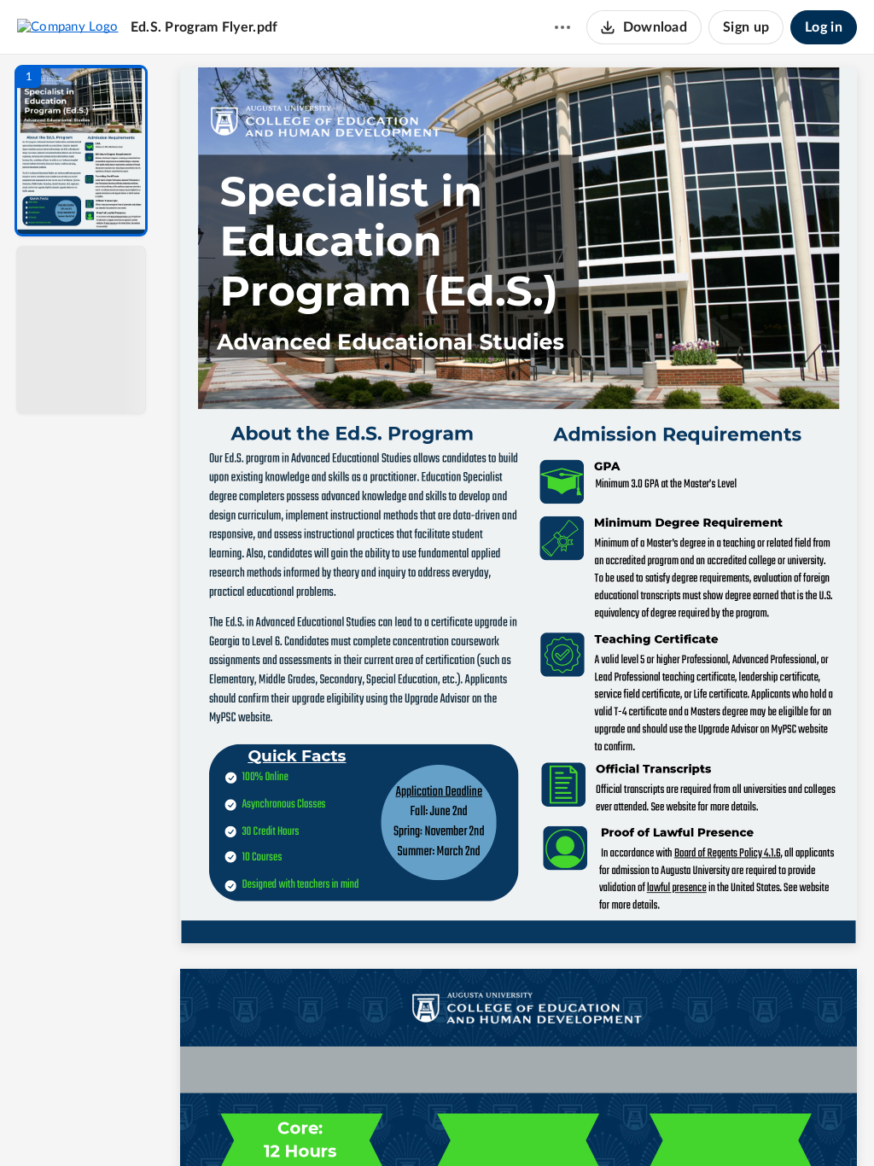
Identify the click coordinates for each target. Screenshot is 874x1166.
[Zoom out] (520, 1124)
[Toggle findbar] (392, 1124)
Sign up (746, 27)
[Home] (68, 26)
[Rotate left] (612, 1124)
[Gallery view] (645, 1124)
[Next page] (485, 1124)
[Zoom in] (578, 1124)
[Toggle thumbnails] (362, 1124)
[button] (81, 150)
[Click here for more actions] (562, 27)
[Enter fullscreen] (676, 1124)
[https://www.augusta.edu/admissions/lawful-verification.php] (676, 888)
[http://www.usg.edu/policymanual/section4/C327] (726, 854)
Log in (823, 27)
